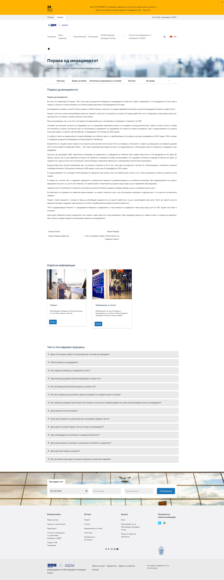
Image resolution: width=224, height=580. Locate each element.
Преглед (61, 81)
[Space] (59, 25)
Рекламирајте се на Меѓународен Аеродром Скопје (130, 527)
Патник (50, 17)
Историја (150, 81)
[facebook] (106, 549)
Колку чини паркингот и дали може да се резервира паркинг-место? (80, 419)
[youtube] (117, 549)
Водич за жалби (79, 81)
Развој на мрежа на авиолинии (128, 535)
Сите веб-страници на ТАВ (164, 17)
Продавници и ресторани (89, 538)
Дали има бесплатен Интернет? (64, 410)
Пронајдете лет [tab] (56, 481)
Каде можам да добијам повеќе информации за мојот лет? (76, 378)
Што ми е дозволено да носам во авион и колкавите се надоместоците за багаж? (86, 394)
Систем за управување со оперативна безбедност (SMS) (56, 535)
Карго (123, 520)
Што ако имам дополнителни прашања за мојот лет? (73, 386)
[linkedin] (114, 549)
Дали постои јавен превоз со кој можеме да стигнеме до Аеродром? (80, 354)
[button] (222, 2)
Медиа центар (52, 520)
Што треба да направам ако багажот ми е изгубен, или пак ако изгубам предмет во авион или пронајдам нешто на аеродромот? (106, 402)
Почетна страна (54, 68)
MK (174, 36)
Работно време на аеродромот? (64, 362)
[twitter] (108, 549)
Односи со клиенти (127, 566)
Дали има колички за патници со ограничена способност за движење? (81, 443)
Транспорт (88, 533)
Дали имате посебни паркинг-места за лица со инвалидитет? (77, 427)
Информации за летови (93, 528)
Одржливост (52, 528)
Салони (87, 524)
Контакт (132, 81)
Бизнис (60, 17)
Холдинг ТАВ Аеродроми (52, 543)
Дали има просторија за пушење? (65, 451)
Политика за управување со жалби (105, 81)
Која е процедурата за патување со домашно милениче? (75, 435)
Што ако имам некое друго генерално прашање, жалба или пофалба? (81, 459)
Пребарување (166, 491)
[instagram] (111, 549)
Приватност (112, 566)
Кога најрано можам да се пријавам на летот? (70, 370)
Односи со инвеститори (56, 524)
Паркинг (87, 520)
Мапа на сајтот (98, 566)
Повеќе (53, 322)
